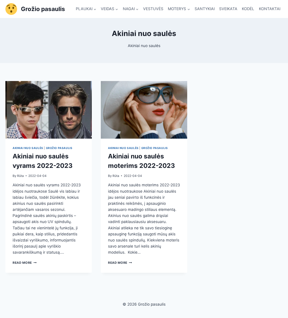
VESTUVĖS (153, 9)
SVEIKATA (228, 9)
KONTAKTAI (269, 9)
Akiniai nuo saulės (28, 148)
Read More (25, 262)
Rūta (20, 176)
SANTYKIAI (205, 9)
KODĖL (248, 9)
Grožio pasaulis (59, 148)
